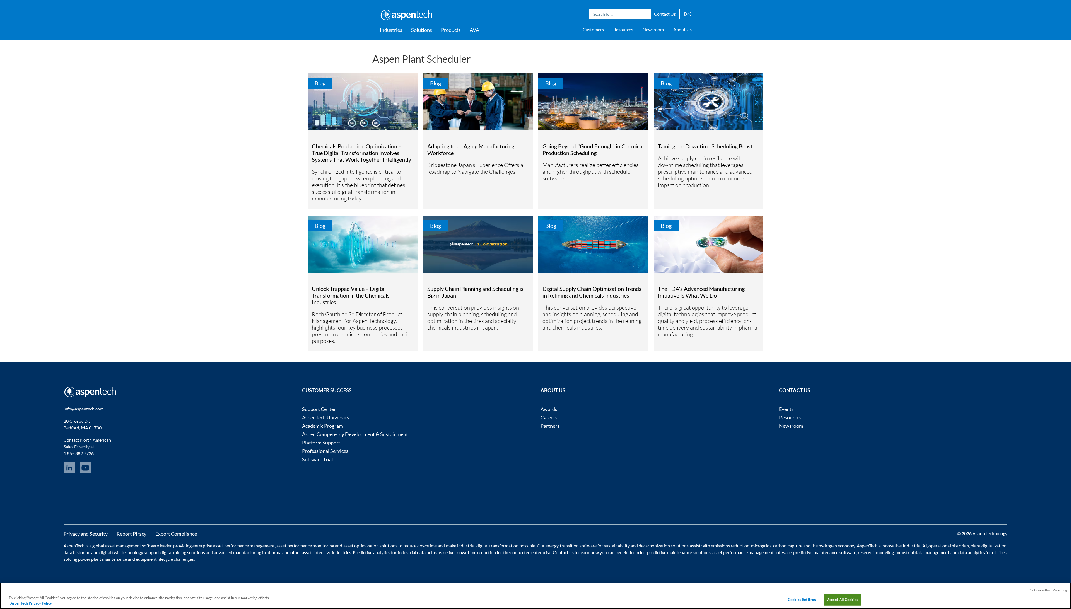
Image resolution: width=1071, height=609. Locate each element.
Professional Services (325, 451)
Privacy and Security (86, 534)
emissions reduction (730, 545)
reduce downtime (420, 545)
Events (786, 409)
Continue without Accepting (1048, 590)
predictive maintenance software (824, 552)
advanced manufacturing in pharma (247, 552)
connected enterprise (530, 552)
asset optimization (361, 545)
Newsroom (653, 29)
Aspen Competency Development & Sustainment (355, 434)
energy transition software (571, 545)
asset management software (132, 545)
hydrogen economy (837, 545)
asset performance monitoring (305, 545)
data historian (77, 552)
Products (451, 30)
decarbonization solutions (664, 545)
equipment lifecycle (154, 559)
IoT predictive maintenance (666, 552)
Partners (550, 426)
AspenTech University (325, 417)
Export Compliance (176, 534)
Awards (549, 409)
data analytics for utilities (982, 552)
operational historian (948, 545)
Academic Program (322, 426)
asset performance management (243, 545)
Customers (593, 29)
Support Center (319, 409)
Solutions (421, 30)
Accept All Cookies (842, 599)
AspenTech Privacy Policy (31, 603)
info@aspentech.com (83, 408)
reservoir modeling (876, 552)
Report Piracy (131, 534)
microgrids (761, 545)
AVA (474, 30)
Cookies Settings (802, 599)
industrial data (412, 552)
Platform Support (321, 442)
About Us (682, 29)
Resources (623, 29)
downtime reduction (476, 552)
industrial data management (922, 552)
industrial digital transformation (487, 545)
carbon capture (787, 545)
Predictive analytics (371, 552)
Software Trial (317, 459)
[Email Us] (687, 13)
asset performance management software (752, 552)
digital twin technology (121, 552)
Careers (549, 417)
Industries (391, 30)
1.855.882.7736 (79, 453)
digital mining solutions (182, 552)
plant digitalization (989, 545)
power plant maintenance (102, 559)
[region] (535, 596)
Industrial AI (915, 545)
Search (645, 14)
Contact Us (665, 13)
